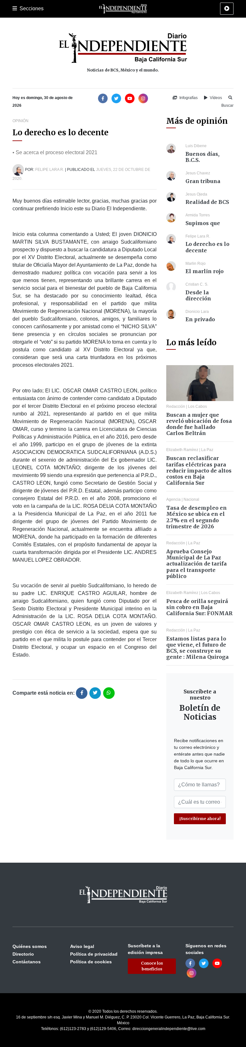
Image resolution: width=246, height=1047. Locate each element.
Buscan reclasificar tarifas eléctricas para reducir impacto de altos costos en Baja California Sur (199, 470)
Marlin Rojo (195, 263)
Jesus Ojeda (196, 194)
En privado (200, 319)
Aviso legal (82, 946)
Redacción (175, 406)
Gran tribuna (202, 181)
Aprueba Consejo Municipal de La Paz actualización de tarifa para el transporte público (196, 563)
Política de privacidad (94, 954)
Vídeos (215, 98)
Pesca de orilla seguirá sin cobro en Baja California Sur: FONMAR (199, 607)
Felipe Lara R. (49, 169)
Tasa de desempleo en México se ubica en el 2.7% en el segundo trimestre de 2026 (196, 517)
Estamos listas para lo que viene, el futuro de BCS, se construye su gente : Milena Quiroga (197, 647)
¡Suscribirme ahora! (200, 818)
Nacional (191, 499)
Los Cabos (197, 406)
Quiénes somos (29, 946)
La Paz (207, 450)
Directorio (23, 954)
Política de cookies (91, 961)
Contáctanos (26, 961)
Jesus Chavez (197, 173)
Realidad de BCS (207, 202)
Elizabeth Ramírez (182, 450)
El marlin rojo (204, 271)
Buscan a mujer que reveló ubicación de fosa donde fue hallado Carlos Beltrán (199, 424)
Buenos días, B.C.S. (202, 157)
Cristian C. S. (196, 284)
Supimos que (202, 223)
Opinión (20, 121)
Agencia (173, 499)
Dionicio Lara (197, 311)
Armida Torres (197, 215)
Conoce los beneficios (152, 966)
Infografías (188, 98)
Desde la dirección (198, 295)
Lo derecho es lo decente (207, 247)
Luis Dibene (196, 146)
